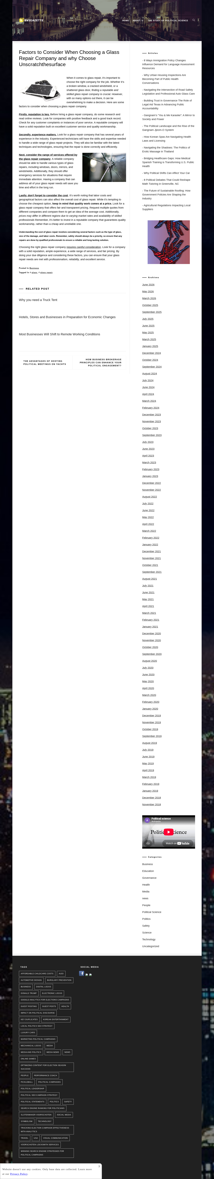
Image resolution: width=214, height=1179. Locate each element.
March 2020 (149, 695)
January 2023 (150, 476)
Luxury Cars (28, 1033)
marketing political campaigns (38, 1039)
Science (147, 932)
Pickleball (27, 1082)
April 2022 (148, 524)
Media (145, 891)
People (146, 905)
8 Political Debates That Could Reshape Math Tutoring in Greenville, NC (166, 181)
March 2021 (149, 613)
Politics (146, 918)
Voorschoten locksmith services (40, 1145)
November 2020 (151, 640)
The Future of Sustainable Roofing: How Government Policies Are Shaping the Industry (166, 194)
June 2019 (148, 756)
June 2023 (148, 448)
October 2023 (150, 428)
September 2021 (152, 572)
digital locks (43, 987)
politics (54, 1102)
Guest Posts (49, 1006)
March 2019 (149, 777)
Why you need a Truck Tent (38, 300)
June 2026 (148, 284)
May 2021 (148, 599)
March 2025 (149, 339)
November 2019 (151, 722)
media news (53, 1052)
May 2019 (148, 763)
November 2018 (151, 804)
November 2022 (151, 489)
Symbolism (26, 1121)
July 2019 (147, 749)
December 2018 (151, 797)
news (145, 898)
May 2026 (148, 291)
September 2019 (152, 736)
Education (148, 871)
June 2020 (148, 674)
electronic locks (52, 993)
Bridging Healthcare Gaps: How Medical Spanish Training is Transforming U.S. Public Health (168, 162)
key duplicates (29, 1019)
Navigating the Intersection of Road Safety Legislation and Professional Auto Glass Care (168, 91)
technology (45, 1121)
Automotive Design (31, 980)
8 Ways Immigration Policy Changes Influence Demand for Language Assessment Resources (168, 64)
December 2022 (151, 483)
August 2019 (149, 743)
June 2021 (148, 592)
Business (34, 268)
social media (64, 1115)
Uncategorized (150, 946)
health (65, 1006)
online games (28, 1059)
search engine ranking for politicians (42, 1108)
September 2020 (152, 654)
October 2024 (150, 359)
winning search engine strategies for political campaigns (42, 1153)
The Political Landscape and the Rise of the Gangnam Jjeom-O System (168, 128)
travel (24, 1138)
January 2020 (150, 708)
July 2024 (147, 380)
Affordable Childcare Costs (37, 974)
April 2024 (148, 394)
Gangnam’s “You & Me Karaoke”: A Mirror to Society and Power (168, 117)
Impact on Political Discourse (38, 1013)
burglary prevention (59, 980)
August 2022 (149, 496)
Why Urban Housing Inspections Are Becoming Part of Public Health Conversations (164, 79)
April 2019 (148, 770)
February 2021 (150, 619)
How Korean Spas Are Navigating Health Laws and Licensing (166, 138)
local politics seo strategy (37, 1026)
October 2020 (150, 647)
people (25, 1076)
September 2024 (152, 366)
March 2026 (149, 298)
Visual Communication (55, 1138)
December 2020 (151, 633)
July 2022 (147, 503)
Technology (148, 939)
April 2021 (148, 606)
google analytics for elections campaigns (45, 1000)
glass (34, 272)
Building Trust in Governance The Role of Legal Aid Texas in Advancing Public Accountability (167, 104)
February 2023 (150, 469)
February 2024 (150, 407)
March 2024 (149, 401)
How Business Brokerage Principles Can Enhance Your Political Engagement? (101, 362)
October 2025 (150, 305)
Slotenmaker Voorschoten (36, 1115)
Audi (61, 974)
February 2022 (150, 537)
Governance (149, 877)
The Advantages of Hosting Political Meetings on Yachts (44, 362)
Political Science (151, 912)
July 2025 (147, 318)
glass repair (46, 272)
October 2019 (150, 729)
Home (125, 20)
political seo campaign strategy (39, 1095)
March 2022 (149, 530)
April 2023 (148, 455)
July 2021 (147, 585)
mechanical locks (31, 1046)
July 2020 (147, 667)
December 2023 (151, 414)
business (26, 987)
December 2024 (151, 353)
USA (36, 1138)
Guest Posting (29, 1006)
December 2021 (151, 551)
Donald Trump (29, 993)
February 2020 (150, 701)
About (137, 20)
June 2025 (148, 325)
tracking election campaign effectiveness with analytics (45, 1130)
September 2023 (152, 435)
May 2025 (148, 332)
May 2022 (148, 517)
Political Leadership (32, 1089)
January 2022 (150, 544)
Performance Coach (45, 1076)
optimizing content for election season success (43, 1067)
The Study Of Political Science (168, 20)
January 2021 (150, 626)
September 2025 (152, 312)
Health (146, 884)
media (50, 1046)
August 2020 (149, 660)
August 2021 (149, 578)
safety (68, 1102)
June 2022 (148, 510)
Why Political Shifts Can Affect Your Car (167, 173)
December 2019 (151, 715)
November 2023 (151, 421)
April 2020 (148, 688)
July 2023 (147, 442)
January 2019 (150, 790)
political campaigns (49, 1082)
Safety (146, 925)
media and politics (31, 1052)
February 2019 (150, 784)
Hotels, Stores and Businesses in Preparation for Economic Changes (67, 317)
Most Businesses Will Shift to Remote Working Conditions (59, 334)
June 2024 (148, 387)
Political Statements (32, 1102)
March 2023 (149, 462)
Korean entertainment (56, 1019)
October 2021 (150, 565)
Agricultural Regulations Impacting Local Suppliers (166, 207)
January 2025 (150, 346)
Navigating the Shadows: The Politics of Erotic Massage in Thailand (166, 149)
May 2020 (148, 681)
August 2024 (149, 373)
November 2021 (151, 558)
